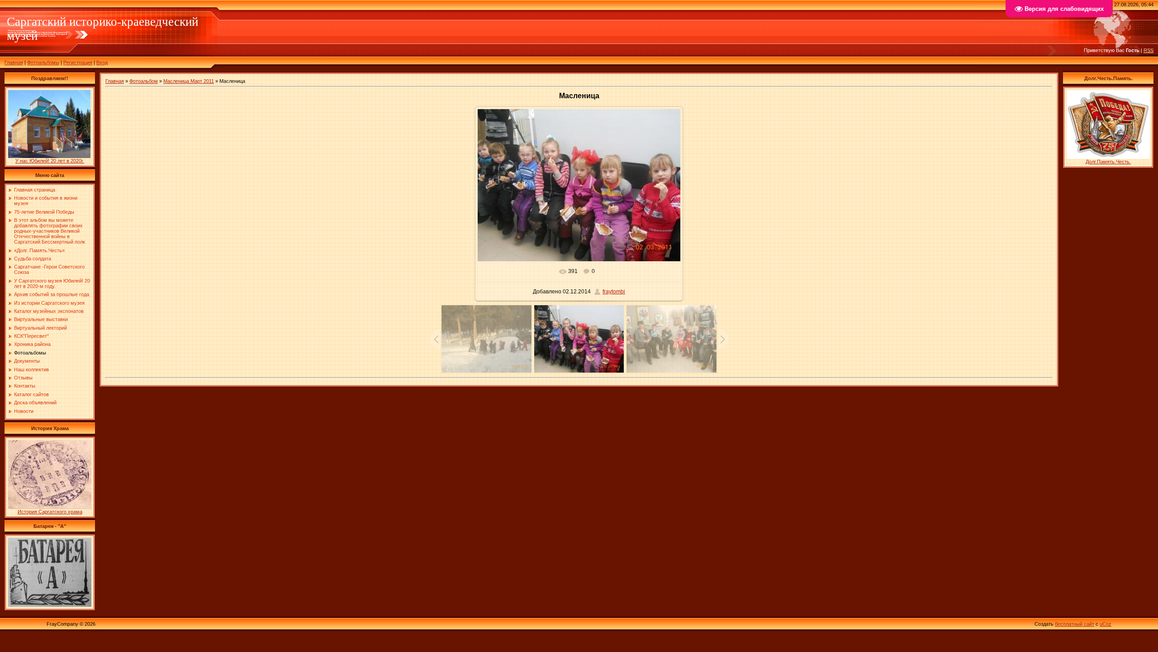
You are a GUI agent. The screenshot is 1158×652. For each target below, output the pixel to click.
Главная (14, 62)
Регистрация (77, 62)
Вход (102, 62)
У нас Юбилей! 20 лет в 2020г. (49, 160)
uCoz (1105, 624)
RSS (1148, 50)
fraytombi (614, 291)
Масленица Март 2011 (188, 81)
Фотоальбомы (43, 62)
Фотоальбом (143, 81)
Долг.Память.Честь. (1108, 161)
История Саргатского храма (50, 511)
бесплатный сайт (1074, 624)
